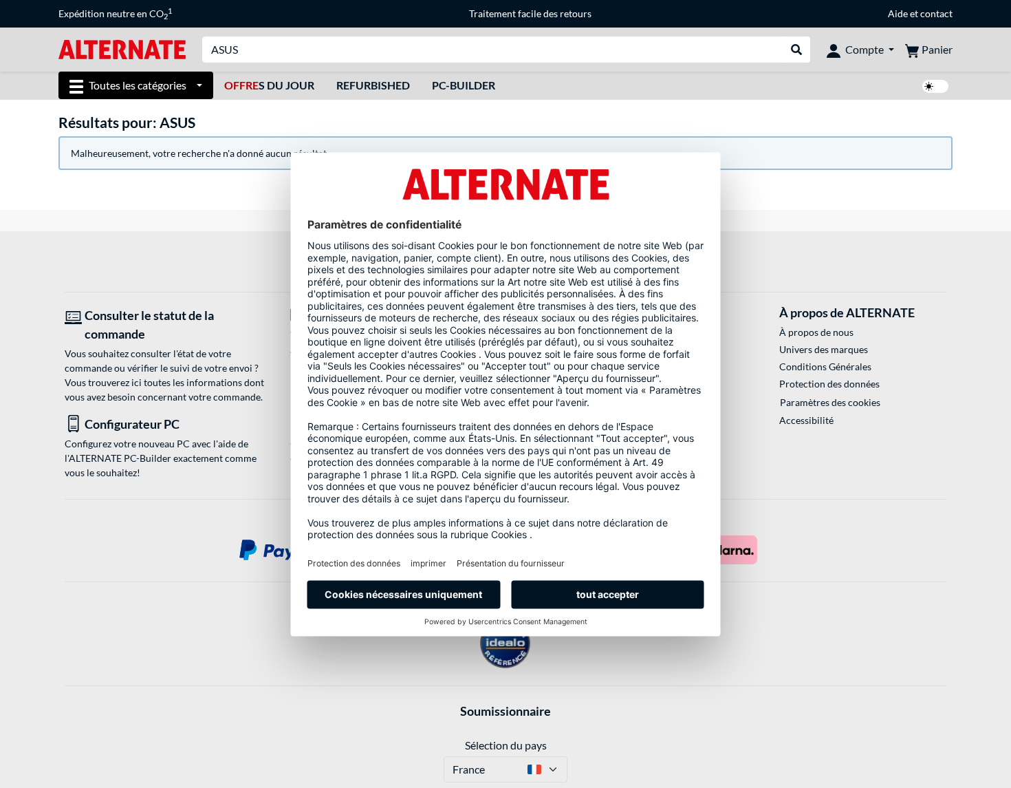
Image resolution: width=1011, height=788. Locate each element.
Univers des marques (823, 349)
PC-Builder (463, 85)
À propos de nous (816, 332)
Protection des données (829, 384)
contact (936, 13)
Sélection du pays (506, 745)
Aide (898, 13)
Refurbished (373, 85)
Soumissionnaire (505, 710)
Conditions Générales (825, 366)
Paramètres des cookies (830, 402)
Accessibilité (806, 420)
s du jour (269, 85)
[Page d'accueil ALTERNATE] (122, 48)
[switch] (935, 86)
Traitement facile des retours (530, 13)
